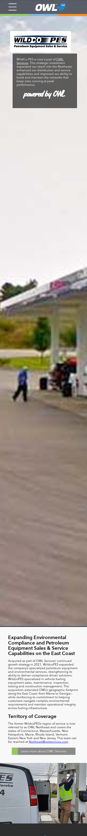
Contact (60, 831)
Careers (44, 831)
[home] (47, 7)
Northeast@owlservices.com (48, 742)
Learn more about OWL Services (43, 751)
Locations (11, 831)
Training (28, 831)
